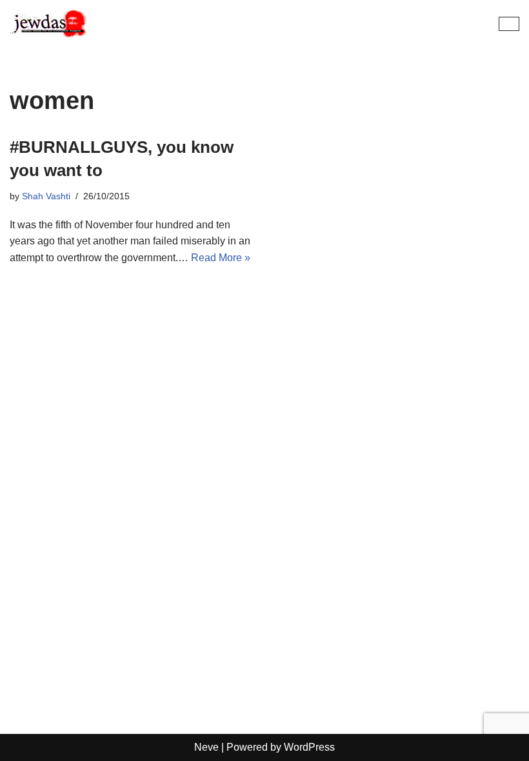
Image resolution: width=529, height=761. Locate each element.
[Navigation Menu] (509, 24)
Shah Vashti (46, 196)
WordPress (309, 747)
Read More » (220, 257)
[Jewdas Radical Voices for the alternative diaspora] (48, 24)
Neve (206, 747)
